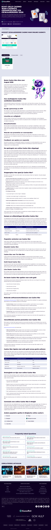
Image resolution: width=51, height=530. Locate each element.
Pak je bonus (9, 45)
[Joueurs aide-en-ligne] (21, 517)
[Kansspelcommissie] (9, 517)
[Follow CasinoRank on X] (41, 508)
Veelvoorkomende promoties (9, 327)
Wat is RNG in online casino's (24, 493)
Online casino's (18, 1)
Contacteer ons (43, 489)
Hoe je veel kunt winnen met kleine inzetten (25, 491)
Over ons (42, 487)
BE (2, 507)
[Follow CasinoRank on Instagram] (38, 508)
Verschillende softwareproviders (10, 300)
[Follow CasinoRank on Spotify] (46, 508)
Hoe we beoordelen (42, 491)
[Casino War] (7, 63)
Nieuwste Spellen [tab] (15, 55)
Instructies (42, 1)
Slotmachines (7, 493)
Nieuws (48, 1)
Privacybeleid (42, 494)
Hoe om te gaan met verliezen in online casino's (25, 494)
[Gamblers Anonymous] (29, 521)
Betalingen (36, 1)
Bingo (7, 487)
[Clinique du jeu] (20, 521)
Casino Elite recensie (9, 46)
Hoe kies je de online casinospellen (24, 489)
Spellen (24, 1)
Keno (7, 489)
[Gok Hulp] (38, 517)
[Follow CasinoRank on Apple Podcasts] (48, 508)
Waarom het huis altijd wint (25, 487)
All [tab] (21, 55)
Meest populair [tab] (6, 55)
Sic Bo (7, 491)
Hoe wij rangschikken (43, 493)
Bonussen (30, 1)
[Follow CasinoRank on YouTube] (43, 508)
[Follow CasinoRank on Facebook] (36, 508)
